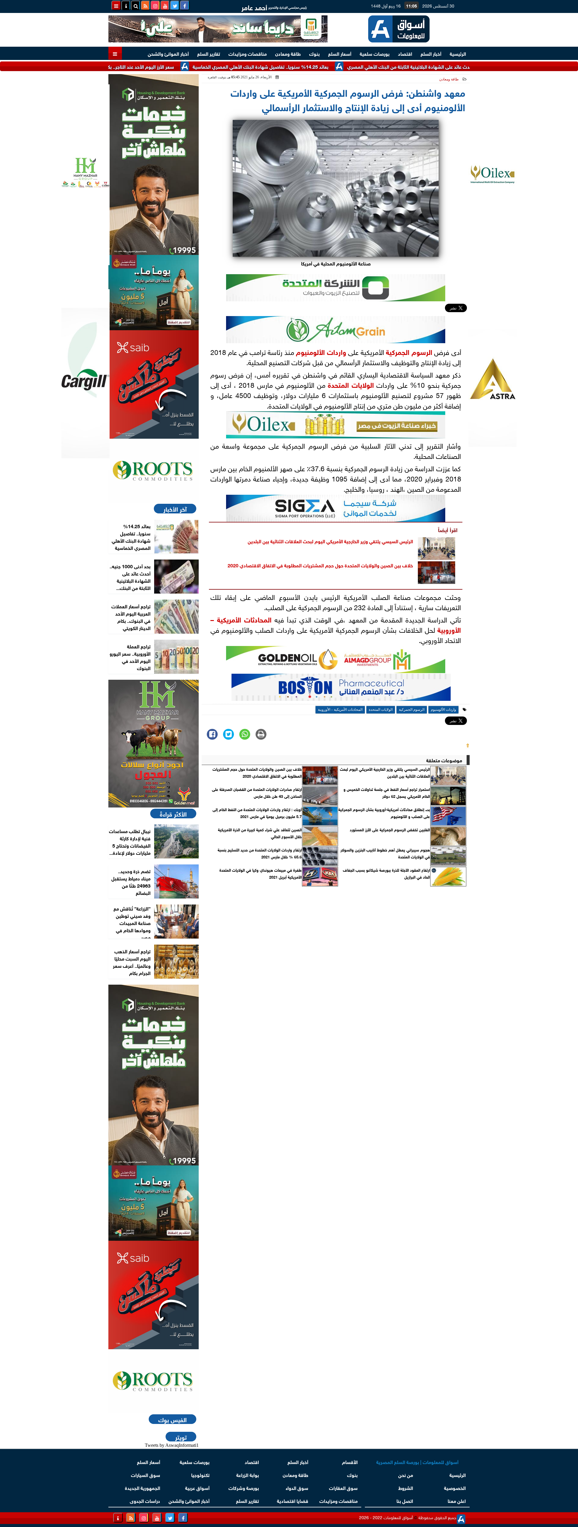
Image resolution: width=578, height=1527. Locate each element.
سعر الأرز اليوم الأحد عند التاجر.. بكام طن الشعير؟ (169, 66)
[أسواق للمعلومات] (153, 471)
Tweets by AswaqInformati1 (172, 1445)
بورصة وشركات (243, 1487)
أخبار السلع (431, 53)
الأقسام (350, 1461)
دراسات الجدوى (145, 1500)
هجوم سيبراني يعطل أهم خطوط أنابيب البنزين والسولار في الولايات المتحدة (385, 853)
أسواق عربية (197, 1487)
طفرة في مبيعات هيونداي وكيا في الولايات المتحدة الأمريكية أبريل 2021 (260, 873)
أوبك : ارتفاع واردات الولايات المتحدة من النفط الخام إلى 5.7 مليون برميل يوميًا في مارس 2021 (257, 812)
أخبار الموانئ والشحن (168, 53)
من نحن (405, 1474)
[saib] (153, 384)
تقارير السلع (208, 53)
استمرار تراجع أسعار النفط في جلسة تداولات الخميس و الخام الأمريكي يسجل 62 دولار (386, 792)
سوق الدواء (297, 1487)
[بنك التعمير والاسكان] (153, 164)
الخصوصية (455, 1487)
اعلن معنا (457, 1500)
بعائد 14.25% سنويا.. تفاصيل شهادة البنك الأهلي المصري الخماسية (304, 66)
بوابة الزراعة (247, 1474)
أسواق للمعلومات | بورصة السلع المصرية (417, 1461)
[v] (341, 689)
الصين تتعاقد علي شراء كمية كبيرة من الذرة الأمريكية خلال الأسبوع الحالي (260, 832)
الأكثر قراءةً (173, 813)
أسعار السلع (339, 53)
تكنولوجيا (200, 1474)
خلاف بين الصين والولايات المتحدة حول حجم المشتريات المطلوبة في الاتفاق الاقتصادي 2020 (320, 565)
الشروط (405, 1487)
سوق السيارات (145, 1474)
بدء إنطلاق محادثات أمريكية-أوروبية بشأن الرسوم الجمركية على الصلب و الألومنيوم (384, 812)
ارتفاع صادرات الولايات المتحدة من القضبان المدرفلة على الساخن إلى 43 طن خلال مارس (257, 792)
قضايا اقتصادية (292, 1500)
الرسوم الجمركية (409, 351)
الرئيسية (458, 53)
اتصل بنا (404, 1500)
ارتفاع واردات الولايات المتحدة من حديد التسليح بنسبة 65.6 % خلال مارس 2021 (260, 853)
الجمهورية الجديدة (142, 1487)
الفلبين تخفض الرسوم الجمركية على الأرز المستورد (390, 829)
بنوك (314, 53)
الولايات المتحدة (351, 384)
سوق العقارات (343, 1487)
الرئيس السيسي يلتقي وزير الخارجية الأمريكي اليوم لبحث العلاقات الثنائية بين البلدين (330, 541)
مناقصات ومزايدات (247, 53)
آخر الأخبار (175, 508)
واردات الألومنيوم (321, 351)
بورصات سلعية (375, 53)
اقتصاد (405, 53)
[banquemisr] (153, 292)
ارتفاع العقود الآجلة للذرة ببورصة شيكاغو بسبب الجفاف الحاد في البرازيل (386, 873)
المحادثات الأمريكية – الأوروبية (340, 709)
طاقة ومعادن (288, 53)
